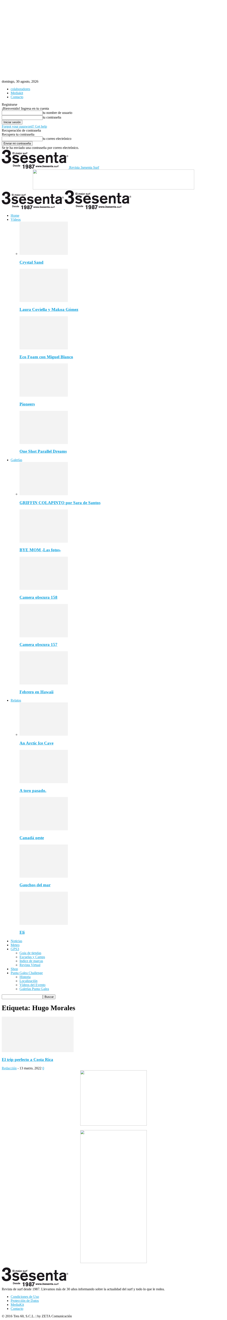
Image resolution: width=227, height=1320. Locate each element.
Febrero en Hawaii (36, 692)
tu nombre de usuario (57, 113)
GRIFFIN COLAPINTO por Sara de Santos (60, 502)
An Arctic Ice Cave (36, 743)
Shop (14, 969)
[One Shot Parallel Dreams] (44, 443)
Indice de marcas (31, 961)
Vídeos (16, 219)
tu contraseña (52, 117)
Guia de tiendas (30, 953)
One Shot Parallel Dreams (43, 451)
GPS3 (15, 949)
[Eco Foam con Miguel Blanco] (44, 348)
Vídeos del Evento (32, 985)
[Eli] (44, 924)
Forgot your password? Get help (24, 126)
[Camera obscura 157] (44, 636)
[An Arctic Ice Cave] (44, 734)
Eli (22, 932)
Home (15, 215)
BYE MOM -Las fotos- (40, 550)
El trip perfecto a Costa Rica (27, 1059)
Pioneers (27, 404)
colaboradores (20, 89)
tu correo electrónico (57, 138)
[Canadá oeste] (44, 829)
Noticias (16, 941)
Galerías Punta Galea (34, 989)
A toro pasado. (33, 790)
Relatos (16, 700)
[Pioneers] (44, 395)
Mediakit (17, 93)
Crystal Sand (31, 262)
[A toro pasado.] (44, 782)
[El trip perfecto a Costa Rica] (38, 1051)
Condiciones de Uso (25, 1297)
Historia (25, 977)
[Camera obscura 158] (44, 589)
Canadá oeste (32, 837)
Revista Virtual (30, 965)
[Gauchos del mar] (44, 876)
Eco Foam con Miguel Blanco (46, 357)
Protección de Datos (25, 1300)
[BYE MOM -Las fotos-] (44, 541)
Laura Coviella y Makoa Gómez (49, 309)
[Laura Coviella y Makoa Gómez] (44, 301)
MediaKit (17, 1304)
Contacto (17, 97)
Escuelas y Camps (32, 957)
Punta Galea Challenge (27, 973)
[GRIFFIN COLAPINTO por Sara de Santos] (44, 494)
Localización (28, 981)
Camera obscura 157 (38, 644)
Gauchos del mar (35, 885)
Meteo (15, 945)
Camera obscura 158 (38, 597)
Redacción (9, 1068)
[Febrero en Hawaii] (44, 683)
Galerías (16, 460)
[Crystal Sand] (44, 253)
